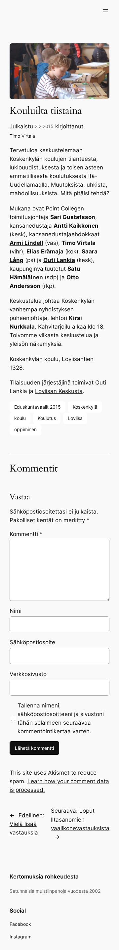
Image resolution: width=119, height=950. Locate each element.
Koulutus (47, 418)
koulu (20, 418)
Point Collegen (65, 208)
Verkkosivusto (28, 674)
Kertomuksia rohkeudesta (44, 876)
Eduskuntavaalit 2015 (37, 407)
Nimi (15, 611)
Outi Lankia (59, 260)
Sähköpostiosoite (32, 642)
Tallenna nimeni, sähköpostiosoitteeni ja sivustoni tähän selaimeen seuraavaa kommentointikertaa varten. (61, 718)
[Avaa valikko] (105, 11)
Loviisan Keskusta (59, 391)
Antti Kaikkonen (76, 225)
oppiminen (25, 429)
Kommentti (26, 534)
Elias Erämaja (44, 251)
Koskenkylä (85, 407)
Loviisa (75, 418)
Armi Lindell (26, 243)
